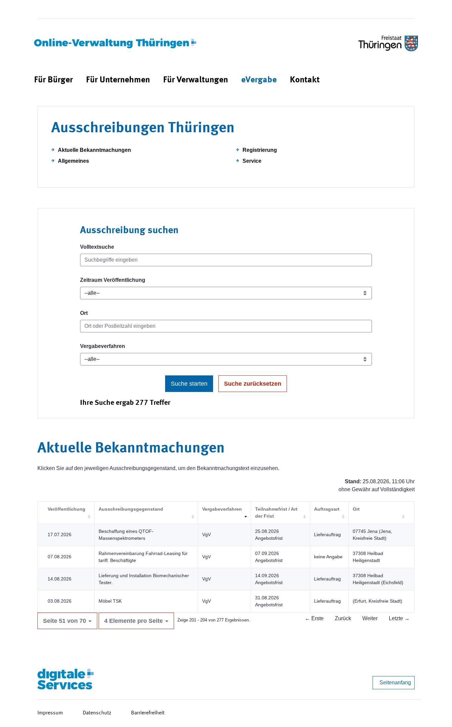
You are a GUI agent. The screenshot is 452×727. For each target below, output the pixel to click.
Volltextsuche (97, 247)
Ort (84, 313)
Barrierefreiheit (147, 713)
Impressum (50, 713)
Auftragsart (326, 509)
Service (252, 161)
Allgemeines (73, 161)
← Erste (314, 618)
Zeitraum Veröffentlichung (112, 280)
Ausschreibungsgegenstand (131, 509)
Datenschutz (97, 713)
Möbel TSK (110, 601)
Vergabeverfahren (102, 346)
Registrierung (260, 150)
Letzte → (399, 618)
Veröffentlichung (66, 509)
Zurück (343, 618)
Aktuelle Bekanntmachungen (94, 150)
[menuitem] (53, 80)
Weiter (370, 618)
